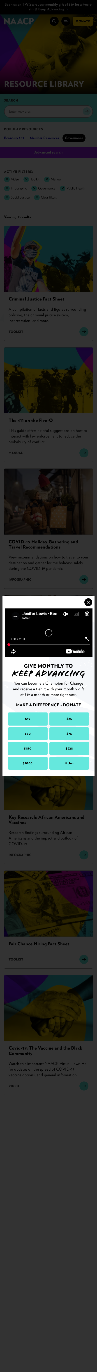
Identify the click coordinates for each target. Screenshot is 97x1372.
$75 (69, 734)
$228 (69, 748)
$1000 (28, 763)
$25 (69, 719)
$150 (27, 748)
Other (69, 763)
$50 (28, 734)
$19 (27, 719)
